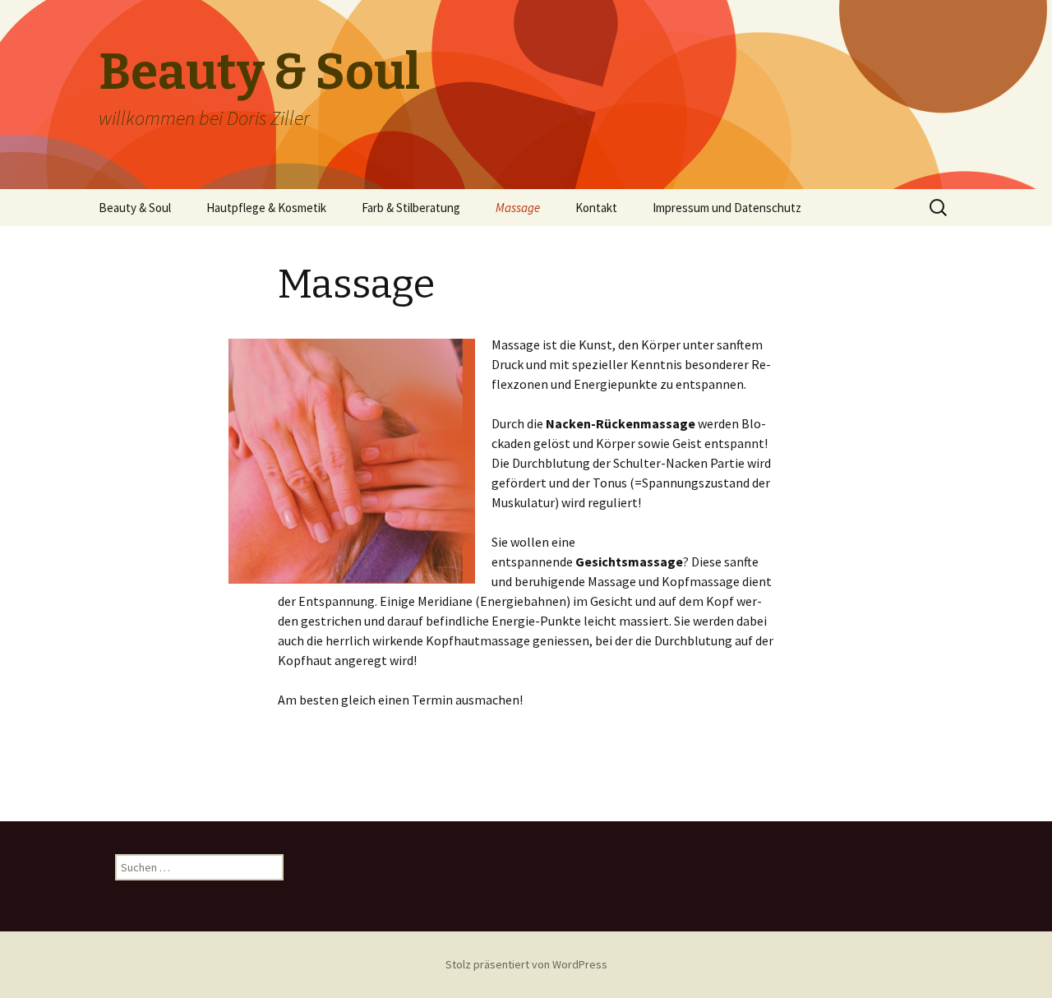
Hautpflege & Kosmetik (266, 207)
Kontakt (596, 207)
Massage (518, 207)
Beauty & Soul (135, 207)
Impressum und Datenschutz (727, 207)
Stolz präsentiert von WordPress (526, 964)
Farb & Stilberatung (411, 207)
